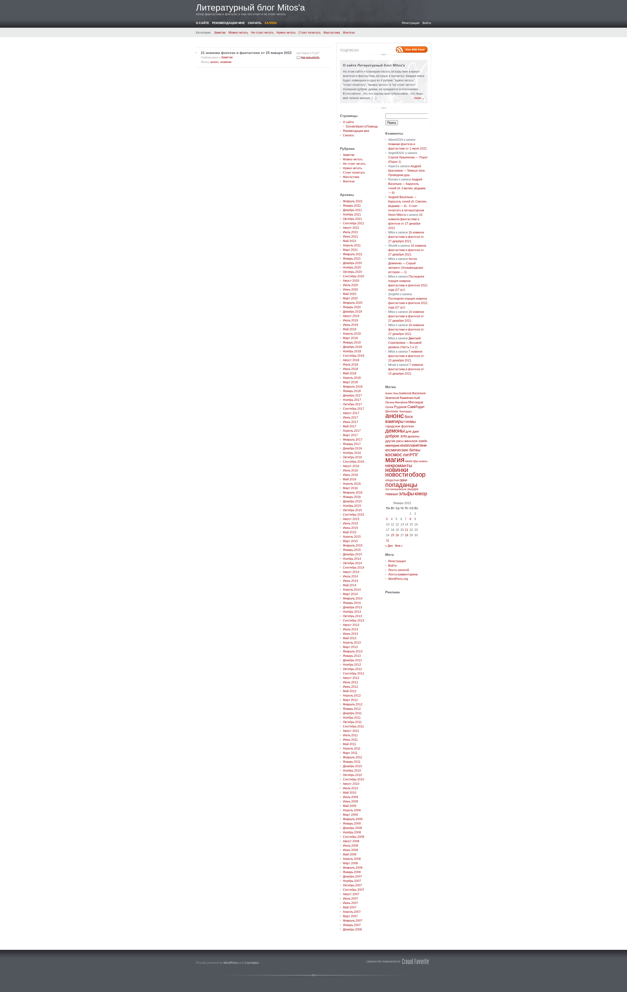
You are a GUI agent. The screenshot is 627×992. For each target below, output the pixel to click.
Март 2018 (350, 382)
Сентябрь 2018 (353, 355)
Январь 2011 (352, 761)
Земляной (392, 397)
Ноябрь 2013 (352, 611)
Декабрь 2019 (352, 311)
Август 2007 (351, 894)
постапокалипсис (396, 489)
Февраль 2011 (352, 757)
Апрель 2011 (352, 748)
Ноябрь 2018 (352, 351)
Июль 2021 (350, 232)
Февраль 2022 (352, 201)
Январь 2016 (352, 497)
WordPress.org (398, 579)
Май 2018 (349, 373)
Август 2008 (351, 841)
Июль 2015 (350, 523)
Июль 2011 (350, 735)
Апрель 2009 (352, 810)
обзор (417, 474)
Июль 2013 (350, 629)
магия (395, 460)
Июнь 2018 (350, 369)
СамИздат (416, 407)
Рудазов (400, 407)
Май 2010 (349, 792)
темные (391, 494)
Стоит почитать (310, 32)
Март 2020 (350, 298)
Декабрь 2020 (352, 263)
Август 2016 (351, 466)
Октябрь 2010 (352, 775)
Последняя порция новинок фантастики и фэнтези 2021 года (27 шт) (408, 303)
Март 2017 (350, 435)
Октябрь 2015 (352, 510)
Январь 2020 (352, 307)
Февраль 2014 (352, 598)
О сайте (202, 23)
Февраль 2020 (352, 303)
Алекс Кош (391, 393)
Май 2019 (349, 329)
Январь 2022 (352, 205)
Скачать (255, 23)
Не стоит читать (262, 32)
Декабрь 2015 (352, 501)
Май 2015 (349, 532)
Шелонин (391, 411)
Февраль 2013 (352, 651)
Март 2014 (350, 594)
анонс (214, 62)
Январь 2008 (352, 872)
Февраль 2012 (352, 704)
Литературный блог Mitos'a (250, 7)
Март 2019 (350, 338)
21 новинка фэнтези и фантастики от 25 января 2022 (246, 53)
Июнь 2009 (350, 801)
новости (396, 474)
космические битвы (403, 450)
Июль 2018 (350, 364)
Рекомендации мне (228, 23)
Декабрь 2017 (352, 395)
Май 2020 (349, 294)
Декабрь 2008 (352, 828)
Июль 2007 (350, 898)
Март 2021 (350, 250)
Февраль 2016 (352, 492)
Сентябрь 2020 (353, 276)
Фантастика (332, 32)
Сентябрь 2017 (353, 408)
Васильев (418, 393)
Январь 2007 (352, 925)
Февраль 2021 (352, 254)
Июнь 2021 (350, 236)
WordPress (230, 963)
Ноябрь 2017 (352, 400)
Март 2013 (350, 647)
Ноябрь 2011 (352, 717)
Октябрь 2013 (352, 616)
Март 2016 (350, 488)
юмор (421, 493)
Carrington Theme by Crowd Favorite (398, 961)
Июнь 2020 (350, 289)
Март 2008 (350, 863)
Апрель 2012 (352, 695)
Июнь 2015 (350, 528)
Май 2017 (349, 426)
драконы (414, 436)
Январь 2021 (352, 258)
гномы (410, 422)
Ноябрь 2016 (352, 453)
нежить (423, 461)
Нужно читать (286, 32)
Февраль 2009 (352, 819)
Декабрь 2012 (352, 660)
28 (406, 535)
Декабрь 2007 (352, 876)
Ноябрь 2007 (352, 881)
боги (409, 417)
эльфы (406, 493)
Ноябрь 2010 (352, 770)
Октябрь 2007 (352, 885)
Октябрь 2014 (352, 563)
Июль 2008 (350, 845)
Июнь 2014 (350, 581)
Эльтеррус (405, 411)
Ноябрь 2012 (352, 664)
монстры (411, 461)
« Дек (389, 545)
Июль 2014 (350, 576)
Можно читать (238, 32)
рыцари (413, 489)
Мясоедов (415, 402)
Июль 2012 (350, 682)
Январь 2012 (352, 709)
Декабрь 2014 (352, 554)
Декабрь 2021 (352, 210)
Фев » (399, 545)
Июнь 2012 (350, 686)
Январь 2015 (352, 550)
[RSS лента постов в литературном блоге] (412, 49)
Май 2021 (349, 241)
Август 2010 (351, 784)
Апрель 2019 (352, 333)
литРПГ (411, 454)
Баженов (405, 393)
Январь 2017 (352, 444)
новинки (225, 62)
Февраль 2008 (352, 867)
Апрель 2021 (352, 245)
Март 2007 (350, 916)
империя (392, 445)
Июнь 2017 (350, 422)
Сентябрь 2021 (353, 223)
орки (403, 480)
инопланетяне (413, 445)
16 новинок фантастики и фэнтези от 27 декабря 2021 (406, 237)
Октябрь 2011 (352, 722)
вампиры (394, 421)
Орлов (389, 407)
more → (419, 98)
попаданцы (401, 484)
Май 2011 (349, 744)
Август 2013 (351, 625)
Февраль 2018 (352, 386)
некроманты (398, 465)
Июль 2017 (350, 417)
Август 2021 (351, 227)
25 (392, 535)
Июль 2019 (350, 320)
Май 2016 (349, 479)
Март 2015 (350, 541)
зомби (422, 441)
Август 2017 (351, 413)
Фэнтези (349, 32)
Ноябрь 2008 (352, 832)
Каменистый (410, 398)
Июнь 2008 (350, 850)
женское (411, 441)
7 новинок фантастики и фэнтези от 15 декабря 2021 (406, 356)
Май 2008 (349, 854)
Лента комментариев (403, 574)
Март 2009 (350, 814)
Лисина (389, 402)
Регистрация (411, 23)
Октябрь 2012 (352, 669)
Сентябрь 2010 (353, 779)
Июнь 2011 (350, 739)
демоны (395, 431)
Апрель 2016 (352, 483)
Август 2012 (351, 678)
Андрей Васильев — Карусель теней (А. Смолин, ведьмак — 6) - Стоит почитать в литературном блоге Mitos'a (407, 205)
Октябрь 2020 (352, 272)
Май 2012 (349, 691)
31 (387, 540)
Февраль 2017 (352, 439)
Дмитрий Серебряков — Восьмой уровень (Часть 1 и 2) (405, 343)
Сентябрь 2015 (353, 514)
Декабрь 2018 (352, 347)
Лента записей (398, 570)
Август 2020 (351, 280)
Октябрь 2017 (352, 404)
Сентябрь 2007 (353, 889)
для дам (412, 431)
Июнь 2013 (350, 634)
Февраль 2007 (352, 920)
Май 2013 (349, 638)
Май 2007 (349, 907)
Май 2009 (349, 806)
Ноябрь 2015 (352, 506)
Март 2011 (350, 753)
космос (393, 454)
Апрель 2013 (352, 642)
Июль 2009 (350, 797)
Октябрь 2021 (352, 219)
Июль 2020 (350, 285)
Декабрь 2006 (352, 929)
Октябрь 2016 (352, 457)
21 (406, 530)
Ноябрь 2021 (352, 214)
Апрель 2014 (352, 589)
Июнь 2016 (350, 475)
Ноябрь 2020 (352, 267)
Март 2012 (350, 700)
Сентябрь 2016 (353, 461)
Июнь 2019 (350, 325)
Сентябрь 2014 (353, 567)
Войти (426, 23)
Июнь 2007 (350, 903)
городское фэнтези (399, 426)
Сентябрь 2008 (353, 837)
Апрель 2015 (352, 536)
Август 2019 (351, 316)
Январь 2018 (352, 391)
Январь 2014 (352, 603)
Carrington (252, 963)
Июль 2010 (350, 788)
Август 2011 (351, 731)
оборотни (392, 480)
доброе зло (396, 435)
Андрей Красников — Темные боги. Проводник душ (406, 171)
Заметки (220, 32)
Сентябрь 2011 (353, 726)
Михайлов (401, 402)
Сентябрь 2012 (353, 673)
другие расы (394, 441)
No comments (310, 58)
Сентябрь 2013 (353, 620)
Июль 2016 (350, 470)
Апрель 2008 (352, 859)
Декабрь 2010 (352, 766)
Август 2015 (351, 519)
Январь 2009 (352, 823)
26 (397, 535)
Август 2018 (351, 360)
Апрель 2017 (352, 430)
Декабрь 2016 (352, 448)
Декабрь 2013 (352, 607)
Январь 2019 (352, 342)
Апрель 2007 (352, 912)
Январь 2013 (352, 656)
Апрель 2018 (352, 378)
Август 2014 (351, 572)
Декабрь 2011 (352, 713)
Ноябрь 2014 (352, 558)
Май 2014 (349, 585)
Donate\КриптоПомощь (362, 126)
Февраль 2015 (352, 545)
